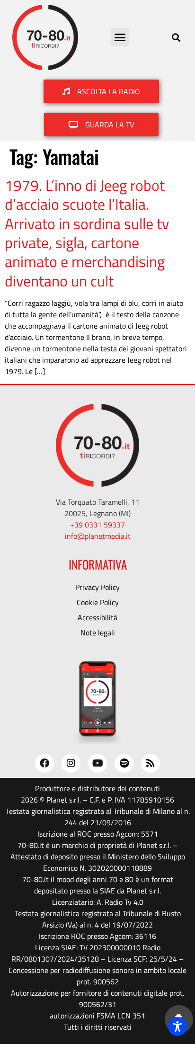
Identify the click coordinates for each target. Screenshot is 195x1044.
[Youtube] (97, 763)
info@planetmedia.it (98, 536)
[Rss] (150, 763)
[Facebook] (44, 763)
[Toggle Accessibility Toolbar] (177, 1026)
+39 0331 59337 (97, 524)
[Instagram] (71, 763)
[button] (120, 37)
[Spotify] (124, 763)
